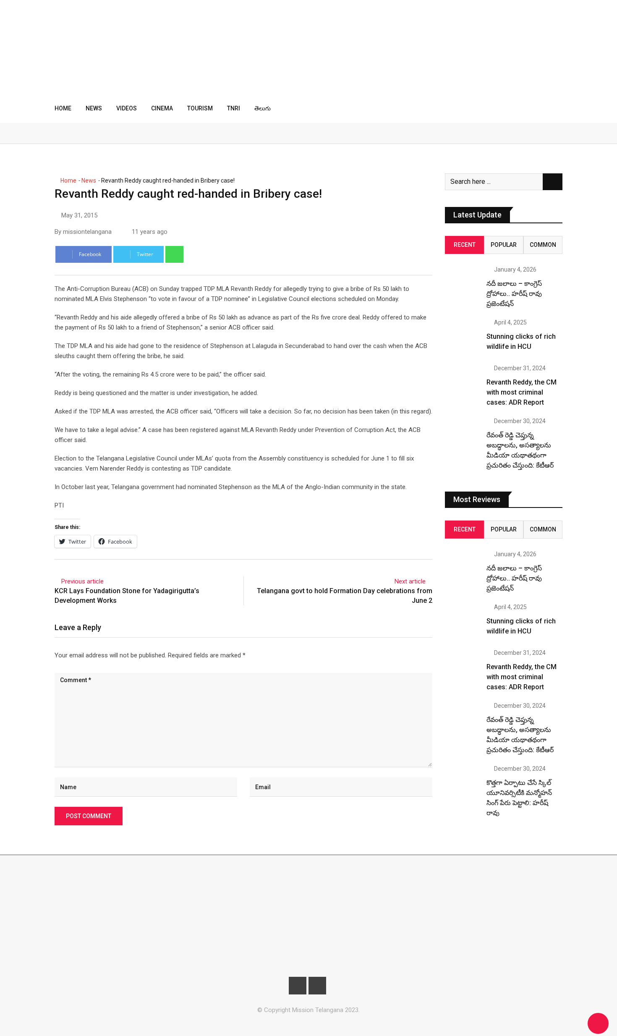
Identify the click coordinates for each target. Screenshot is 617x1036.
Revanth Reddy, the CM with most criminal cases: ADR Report (521, 392)
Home (63, 108)
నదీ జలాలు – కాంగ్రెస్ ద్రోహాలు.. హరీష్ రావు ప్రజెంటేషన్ (514, 294)
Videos (126, 108)
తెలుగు (262, 108)
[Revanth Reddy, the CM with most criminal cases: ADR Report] (462, 382)
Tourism (200, 108)
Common (543, 244)
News (94, 108)
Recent (465, 244)
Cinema (162, 108)
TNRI (233, 108)
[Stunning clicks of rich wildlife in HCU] (462, 337)
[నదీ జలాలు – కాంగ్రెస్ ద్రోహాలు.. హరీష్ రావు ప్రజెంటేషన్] (462, 284)
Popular (504, 244)
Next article (410, 581)
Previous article (82, 581)
